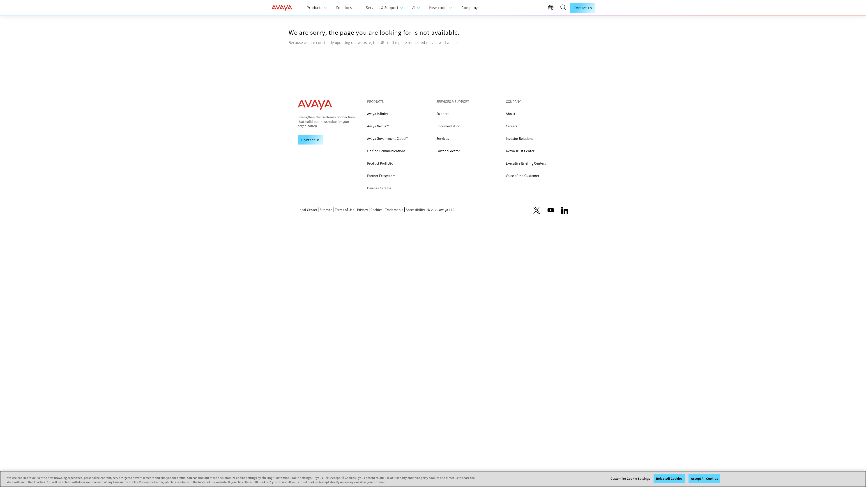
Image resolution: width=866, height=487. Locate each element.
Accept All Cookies (704, 478)
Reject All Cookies (669, 478)
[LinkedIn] (564, 210)
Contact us (583, 7)
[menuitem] (317, 8)
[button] (563, 8)
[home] (282, 8)
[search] (563, 8)
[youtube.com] (550, 210)
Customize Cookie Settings (630, 478)
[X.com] (536, 210)
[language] (552, 8)
